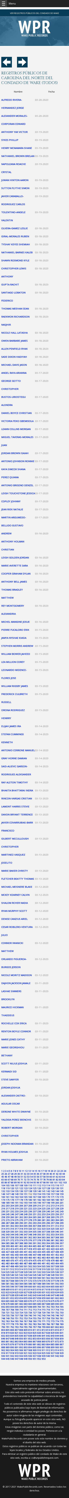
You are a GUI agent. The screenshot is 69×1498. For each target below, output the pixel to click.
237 (35, 1211)
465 (53, 1257)
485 (17, 1263)
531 (35, 1272)
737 (17, 1315)
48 (12, 1176)
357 (8, 1237)
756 (39, 1318)
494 (57, 1263)
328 (3, 1231)
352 (48, 1234)
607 (62, 1286)
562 (48, 1277)
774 (57, 1321)
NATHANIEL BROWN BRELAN (17, 156)
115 (53, 1185)
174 (3, 1199)
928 (57, 1353)
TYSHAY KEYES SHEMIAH (15, 244)
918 (12, 1353)
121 (17, 1188)
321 (35, 1228)
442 (12, 1254)
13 (29, 1170)
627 (26, 1292)
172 (57, 1196)
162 (12, 1196)
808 (21, 1329)
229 (62, 1208)
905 (17, 1350)
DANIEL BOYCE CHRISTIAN (16, 413)
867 (35, 1341)
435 (44, 1251)
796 (30, 1327)
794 (21, 1327)
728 (39, 1312)
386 (12, 1243)
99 (47, 1182)
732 (57, 1312)
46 (5, 1176)
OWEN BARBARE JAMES (14, 340)
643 (35, 1295)
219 (17, 1208)
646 (48, 1295)
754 (30, 1318)
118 (3, 1188)
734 (3, 1315)
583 (17, 1283)
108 (21, 1185)
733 (62, 1312)
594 (3, 1286)
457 (17, 1257)
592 (57, 1283)
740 (30, 1315)
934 (21, 1355)
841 (44, 1335)
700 (39, 1306)
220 (21, 1208)
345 (17, 1234)
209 (35, 1205)
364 (39, 1237)
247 (17, 1214)
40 (50, 1173)
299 (62, 1222)
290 (21, 1222)
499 (17, 1266)
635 (62, 1292)
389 (26, 1243)
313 (62, 1225)
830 (57, 1332)
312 (57, 1225)
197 (44, 1202)
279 (35, 1220)
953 (44, 1358)
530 (30, 1272)
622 (3, 1292)
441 (8, 1254)
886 (57, 1344)
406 (39, 1246)
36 (38, 1173)
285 (62, 1220)
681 (17, 1303)
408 (48, 1246)
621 (62, 1289)
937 (35, 1355)
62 (57, 1176)
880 (30, 1344)
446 (30, 1254)
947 (17, 1358)
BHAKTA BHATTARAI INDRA (17, 790)
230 (3, 1211)
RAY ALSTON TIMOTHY (14, 782)
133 (8, 1191)
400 (12, 1246)
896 (39, 1347)
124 (30, 1188)
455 (8, 1257)
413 (8, 1249)
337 (44, 1231)
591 (53, 1283)
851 (26, 1338)
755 (35, 1318)
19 (48, 1170)
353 (53, 1234)
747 (62, 1315)
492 (48, 1263)
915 (62, 1350)
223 (35, 1208)
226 (48, 1208)
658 (39, 1298)
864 (21, 1341)
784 (39, 1324)
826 (39, 1332)
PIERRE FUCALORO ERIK (15, 629)
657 (35, 1298)
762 (3, 1321)
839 (35, 1335)
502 (30, 1266)
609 (8, 1289)
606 (57, 1286)
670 (30, 1301)
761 (62, 1318)
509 (62, 1266)
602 (39, 1286)
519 (44, 1269)
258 (3, 1217)
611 (17, 1289)
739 (26, 1315)
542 (21, 1275)
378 (39, 1240)
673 (44, 1301)
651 (8, 1298)
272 (3, 1220)
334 (30, 1231)
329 (8, 1231)
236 (30, 1211)
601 (35, 1286)
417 (26, 1249)
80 (50, 1179)
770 (39, 1321)
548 (48, 1275)
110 (30, 1185)
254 (48, 1214)
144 (57, 1191)
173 (62, 1196)
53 (28, 1176)
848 (12, 1338)
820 (12, 1332)
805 (8, 1329)
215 (62, 1205)
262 (21, 1217)
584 (21, 1283)
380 (48, 1240)
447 (35, 1254)
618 (48, 1289)
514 (21, 1269)
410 (57, 1246)
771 (44, 1321)
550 (57, 1275)
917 (8, 1353)
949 (26, 1358)
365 (44, 1237)
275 (17, 1220)
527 (17, 1272)
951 (35, 1358)
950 (30, 1358)
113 (44, 1185)
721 (8, 1312)
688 (48, 1303)
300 (3, 1225)
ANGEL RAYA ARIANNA (13, 372)
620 (57, 1289)
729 (44, 1312)
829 (53, 1332)
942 (57, 1355)
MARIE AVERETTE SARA (14, 565)
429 (17, 1251)
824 (30, 1332)
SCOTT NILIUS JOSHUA (14, 1063)
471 (17, 1260)
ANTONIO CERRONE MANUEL (18, 750)
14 (32, 1170)
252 (39, 1214)
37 (41, 1173)
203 (8, 1205)
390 (30, 1243)
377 (35, 1240)
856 (48, 1338)
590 (48, 1283)
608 (3, 1289)
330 (12, 1231)
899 (53, 1347)
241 (53, 1211)
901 (62, 1347)
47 (9, 1176)
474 (30, 1260)
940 (48, 1355)
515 (26, 1269)
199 (53, 1202)
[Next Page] (22, 66)
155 (44, 1194)
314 (3, 1228)
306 (30, 1225)
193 (26, 1202)
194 (30, 1202)
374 (21, 1240)
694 (12, 1306)
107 (17, 1185)
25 (2, 1173)
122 (21, 1188)
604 (48, 1286)
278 (30, 1220)
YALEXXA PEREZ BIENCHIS (16, 1119)
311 (53, 1225)
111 (35, 1185)
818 (3, 1332)
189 (8, 1202)
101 (56, 1182)
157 (53, 1194)
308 (39, 1225)
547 (44, 1275)
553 (8, 1277)
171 (53, 1196)
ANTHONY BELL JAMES (14, 581)
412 (3, 1249)
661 (53, 1298)
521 (53, 1269)
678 (3, 1303)
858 (57, 1338)
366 (48, 1237)
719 (62, 1309)
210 (39, 1205)
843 (53, 1335)
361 (26, 1237)
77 (41, 1179)
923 (35, 1353)
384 (3, 1243)
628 (30, 1292)
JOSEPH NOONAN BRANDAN (17, 1143)
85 (2, 1182)
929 (62, 1353)
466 (57, 1257)
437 (53, 1251)
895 (35, 1347)
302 (12, 1225)
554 (12, 1277)
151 (26, 1194)
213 (53, 1205)
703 (53, 1306)
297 (53, 1222)
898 (48, 1347)
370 (3, 1240)
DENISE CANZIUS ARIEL (14, 918)
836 (21, 1335)
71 (22, 1179)
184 (48, 1199)
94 (31, 1182)
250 (30, 1214)
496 (3, 1266)
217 (8, 1208)
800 (48, 1327)
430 (21, 1251)
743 (44, 1315)
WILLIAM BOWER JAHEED (15, 653)
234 (21, 1211)
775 (62, 1321)
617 (44, 1289)
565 (62, 1277)
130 (57, 1188)
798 (39, 1327)
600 (30, 1286)
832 (3, 1335)
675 (53, 1301)
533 (44, 1272)
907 (26, 1350)
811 (35, 1329)
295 (44, 1222)
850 (21, 1338)
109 (26, 1185)
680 (12, 1303)
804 (3, 1329)
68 (12, 1179)
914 (57, 1350)
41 (54, 1173)
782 (30, 1324)
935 (26, 1355)
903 (8, 1350)
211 (44, 1205)
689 (53, 1303)
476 (39, 1260)
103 (65, 1182)
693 (8, 1306)
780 (21, 1324)
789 (62, 1324)
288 (12, 1222)
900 (57, 1347)
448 (39, 1254)
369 (62, 1237)
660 (48, 1298)
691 (62, 1303)
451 (53, 1254)
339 (53, 1231)
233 (17, 1211)
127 (44, 1188)
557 (26, 1277)
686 (39, 1303)
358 (12, 1237)
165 (26, 1196)
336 (39, 1231)
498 (12, 1266)
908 (30, 1350)
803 (62, 1327)
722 (12, 1312)
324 (48, 1228)
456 (12, 1257)
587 (35, 1283)
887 (62, 1344)
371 (8, 1240)
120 (12, 1188)
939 (44, 1355)
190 (12, 1202)
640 (21, 1295)
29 (15, 1173)
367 (53, 1237)
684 (30, 1303)
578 (57, 1280)
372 (12, 1240)
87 (9, 1182)
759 (53, 1318)
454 (3, 1257)
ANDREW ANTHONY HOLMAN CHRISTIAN (12, 541)
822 (21, 1332)
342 (3, 1234)
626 (21, 1292)
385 (8, 1243)
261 (17, 1217)
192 (21, 1202)
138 (30, 1191)
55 (34, 1176)
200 (57, 1202)
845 (62, 1335)
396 (57, 1243)
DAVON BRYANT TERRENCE (17, 814)
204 (12, 1205)
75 (34, 1179)
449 (44, 1254)
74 (31, 1179)
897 (44, 1347)
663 (62, 1298)
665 (8, 1301)
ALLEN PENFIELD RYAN (14, 348)
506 (48, 1266)
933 (17, 1355)
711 (26, 1309)
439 (62, 1251)
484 (12, 1263)
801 (53, 1327)
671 (35, 1301)
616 (39, 1289)
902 (3, 1350)
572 (30, 1280)
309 (44, 1225)
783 (35, 1324)
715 (44, 1309)
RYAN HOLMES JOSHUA (14, 1151)
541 (17, 1275)
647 (53, 1295)
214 (57, 1205)
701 (44, 1306)
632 (48, 1292)
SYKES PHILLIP (9, 139)
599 (26, 1286)
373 (17, 1240)
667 (17, 1301)
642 (30, 1295)
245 (8, 1214)
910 (39, 1350)
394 (48, 1243)
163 (17, 1196)
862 (12, 1341)
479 (53, 1260)
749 (8, 1318)
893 (26, 1347)
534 (48, 1272)
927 (53, 1353)
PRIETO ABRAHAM (11, 1159)
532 (39, 1272)
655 (26, 1298)
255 (53, 1214)
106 (12, 1185)
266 (39, 1217)
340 (57, 1231)
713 (35, 1309)
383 (62, 1240)
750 (12, 1318)
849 (17, 1338)
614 (30, 1289)
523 (62, 1269)
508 (57, 1266)
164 (21, 1196)
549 (53, 1275)
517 (35, 1269)
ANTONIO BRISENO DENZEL (17, 485)
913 (53, 1350)
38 (44, 1173)
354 (57, 1234)
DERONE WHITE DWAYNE (16, 1111)
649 (62, 1295)
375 (26, 1240)
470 (12, 1260)
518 (39, 1269)
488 (30, 1263)
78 (44, 1179)
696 (21, 1306)
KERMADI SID (9, 1071)
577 (53, 1280)
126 (39, 1188)
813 (44, 1329)
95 (34, 1182)
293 (35, 1222)
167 (35, 1196)
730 (48, 1312)
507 (53, 1266)
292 (30, 1222)
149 (17, 1194)
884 (48, 1344)
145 (62, 1191)
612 (21, 1289)
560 (39, 1277)
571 (26, 1280)
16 (39, 1170)
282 (48, 1220)
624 (12, 1292)
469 (8, 1260)
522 (57, 1269)
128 (48, 1188)
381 (53, 1240)
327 (62, 1228)
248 (21, 1214)
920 (21, 1353)
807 (17, 1329)
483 (8, 1263)
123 (26, 1188)
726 (30, 1312)
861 (8, 1341)
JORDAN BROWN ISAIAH (15, 453)
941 (53, 1355)
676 (57, 1301)
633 (53, 1292)
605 (53, 1286)
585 (26, 1283)
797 (35, 1327)
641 (26, 1295)
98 (44, 1182)
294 (39, 1222)
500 (21, 1266)
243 (62, 1211)
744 (48, 1315)
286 (3, 1222)
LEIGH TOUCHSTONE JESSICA (18, 493)
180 (30, 1199)
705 (62, 1306)
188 (3, 1202)
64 (63, 1176)
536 (57, 1272)
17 (42, 1170)
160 (3, 1196)
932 (12, 1355)
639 (17, 1295)
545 (35, 1275)
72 (25, 1179)
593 (62, 1283)
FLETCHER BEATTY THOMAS (17, 878)
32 (25, 1173)
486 (21, 1263)
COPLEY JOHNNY (11, 501)
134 (12, 1191)
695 (17, 1306)
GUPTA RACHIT (10, 284)
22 (58, 1170)
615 (35, 1289)
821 (17, 1332)
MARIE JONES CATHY (13, 1039)
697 (26, 1306)
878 (21, 1344)
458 (21, 1257)
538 (3, 1275)
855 (44, 1338)
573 (35, 1280)
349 (35, 1234)
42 (57, 1173)
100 (51, 1182)
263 (26, 1217)
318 (21, 1228)
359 (17, 1237)
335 (35, 1231)
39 (47, 1173)
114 (48, 1185)
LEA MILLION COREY (13, 661)
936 (30, 1355)
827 (44, 1332)
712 (30, 1309)
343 (8, 1234)
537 (62, 1272)
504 (39, 1266)
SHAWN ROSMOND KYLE (15, 260)
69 (15, 1179)
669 (26, 1301)
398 (3, 1246)
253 (44, 1214)
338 (48, 1231)
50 (18, 1176)
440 (3, 1254)
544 (30, 1275)
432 (30, 1251)
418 (30, 1249)
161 (8, 1196)
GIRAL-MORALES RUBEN (15, 236)
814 (48, 1329)
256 (57, 1214)
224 (39, 1208)
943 (62, 1355)
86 (5, 1182)
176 (12, 1199)
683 (26, 1303)
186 (57, 1199)
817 (62, 1329)
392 (39, 1243)
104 (3, 1185)
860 (3, 1341)
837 (26, 1335)
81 (54, 1179)
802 (57, 1327)
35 (34, 1173)
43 (60, 1173)
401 (17, 1246)
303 (17, 1225)
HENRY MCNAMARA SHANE (16, 148)
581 (8, 1283)
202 (3, 1205)
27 (9, 1173)
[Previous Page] (6, 66)
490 (39, 1263)
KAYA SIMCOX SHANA (13, 469)
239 (44, 1211)
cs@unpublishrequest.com (44, 1457)
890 (12, 1347)
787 (53, 1324)
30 (18, 1173)
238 (39, 1211)
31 (22, 1173)
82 (57, 1179)
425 (62, 1249)
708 (12, 1309)
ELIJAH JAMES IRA (11, 726)
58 (44, 1176)
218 (12, 1208)
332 (21, 1231)
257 (62, 1214)
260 (12, 1217)
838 (30, 1335)
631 (44, 1292)
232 (12, 1211)
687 (44, 1303)
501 (26, 1266)
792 (12, 1327)
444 (21, 1254)
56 (38, 1176)
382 (57, 1240)
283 (53, 1220)
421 (44, 1249)
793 (17, 1327)
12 (26, 1170)
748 (3, 1318)
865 (26, 1341)
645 (44, 1295)
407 (44, 1246)
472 (21, 1260)
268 (48, 1217)
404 (30, 1246)
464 (48, 1257)
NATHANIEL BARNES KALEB (17, 252)
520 (48, 1269)
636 (3, 1295)
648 (57, 1295)
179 (26, 1199)
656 (30, 1298)
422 (48, 1249)
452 (57, 1254)
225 (44, 1208)
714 (39, 1309)
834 (12, 1335)
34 (31, 1173)
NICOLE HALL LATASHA (14, 332)
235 (26, 1211)
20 (52, 1170)
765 (17, 1321)
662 (57, 1298)
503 (35, 1266)
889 (8, 1347)
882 (39, 1344)
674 (48, 1301)
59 (47, 1176)
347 (26, 1234)
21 (55, 1170)
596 (12, 1286)
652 (12, 1298)
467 (62, 1257)
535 (53, 1272)
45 (2, 1176)
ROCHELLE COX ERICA (13, 1023)
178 (21, 1199)
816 (57, 1329)
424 (57, 1249)
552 (3, 1277)
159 (62, 1194)
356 (3, 1237)
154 (39, 1194)
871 (53, 1341)
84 (63, 1179)
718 (57, 1309)
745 (53, 1315)
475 (35, 1260)
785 (44, 1324)
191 (17, 1202)
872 (57, 1341)
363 (35, 1237)
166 (30, 1196)
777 (8, 1324)
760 (57, 1318)
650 (3, 1298)
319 (26, 1228)
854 (39, 1338)
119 (8, 1188)
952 (39, 1358)
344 (12, 1234)
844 (57, 1335)
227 (53, 1208)
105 (8, 1185)
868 (39, 1341)
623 (8, 1292)
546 (39, 1275)
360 (21, 1237)
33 (28, 1173)
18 (45, 1170)
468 (3, 1260)
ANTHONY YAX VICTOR (14, 131)
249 (26, 1214)
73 (28, 1179)
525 (8, 1272)
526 (12, 1272)
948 (21, 1358)
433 (35, 1251)
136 (21, 1191)
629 (35, 1292)
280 (39, 1220)
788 (57, 1324)
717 (53, 1309)
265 (35, 1217)
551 (62, 1275)
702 (48, 1306)
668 (21, 1301)
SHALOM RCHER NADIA (14, 902)
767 (26, 1321)
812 (39, 1329)
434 (39, 1251)
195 (35, 1202)
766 (21, 1321)
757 (44, 1318)
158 (57, 1194)
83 (60, 1179)
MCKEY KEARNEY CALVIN (15, 894)
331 (17, 1231)
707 (8, 1309)
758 (48, 1318)
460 (30, 1257)
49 (15, 1176)
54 (31, 1176)
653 (17, 1298)
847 (8, 1338)
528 (21, 1272)
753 (26, 1318)
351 (44, 1234)
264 (30, 1217)
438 (57, 1251)
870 (48, 1341)
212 (48, 1205)
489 (35, 1263)
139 (35, 1191)
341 (62, 1231)
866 (30, 1341)
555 (17, 1277)
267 (44, 1217)
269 (53, 1217)
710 (21, 1309)
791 (8, 1327)
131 (62, 1188)
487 (26, 1263)
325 (53, 1228)
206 (21, 1205)
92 (25, 1182)
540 (12, 1275)
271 (62, 1217)
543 (26, 1275)
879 (26, 1344)
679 (8, 1303)
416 (21, 1249)
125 (35, 1188)
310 (48, 1225)
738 (21, 1315)
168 (39, 1196)
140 (39, 1191)
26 (5, 1173)
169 (44, 1196)
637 (8, 1295)
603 (44, 1286)
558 (30, 1277)
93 (28, 1182)
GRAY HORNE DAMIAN (14, 758)
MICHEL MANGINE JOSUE (15, 621)
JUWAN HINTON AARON (14, 180)
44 (63, 1173)
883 (44, 1344)
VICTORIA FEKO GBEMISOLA (17, 421)
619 (53, 1289)
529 (26, 1272)
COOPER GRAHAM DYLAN (15, 573)
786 (48, 1324)
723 (17, 1312)
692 (3, 1306)
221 (26, 1208)
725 (26, 1312)
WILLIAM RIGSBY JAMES (14, 686)
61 (54, 1176)
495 (62, 1263)
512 (12, 1269)
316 (12, 1228)
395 (53, 1243)
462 (39, 1257)
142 (48, 1191)
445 (26, 1254)
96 (38, 1182)
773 (53, 1321)
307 (35, 1225)
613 (26, 1289)
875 (8, 1344)
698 (30, 1306)
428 (12, 1251)
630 (39, 1292)
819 (8, 1332)
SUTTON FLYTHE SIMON (15, 188)
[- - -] (3, 3)
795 (26, 1327)
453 (62, 1254)
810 (30, 1329)
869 (44, 1341)
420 (39, 1249)
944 (3, 1358)
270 (57, 1217)
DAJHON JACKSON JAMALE (15, 983)
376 (30, 1240)
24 (65, 1170)
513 (17, 1269)
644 (39, 1295)
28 (12, 1173)
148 (12, 1194)
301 (8, 1225)
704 (57, 1306)
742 (39, 1315)
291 (26, 1222)
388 (21, 1243)
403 (26, 1246)
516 (30, 1269)
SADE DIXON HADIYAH (14, 356)
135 (17, 1191)
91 (22, 1182)
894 (30, 1347)
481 (62, 1260)
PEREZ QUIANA (10, 477)
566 (3, 1280)
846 (3, 1338)
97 (41, 1182)
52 (25, 1176)
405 (35, 1246)
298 (57, 1222)
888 (3, 1347)
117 (62, 1185)
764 (12, 1321)
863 (17, 1341)
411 (62, 1246)
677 (62, 1301)
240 (48, 1211)
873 (62, 1341)
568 (12, 1280)
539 (8, 1275)
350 (39, 1234)
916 (3, 1353)
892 (21, 1347)
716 (48, 1309)
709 (17, 1309)
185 (53, 1199)
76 (38, 1179)
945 (8, 1358)
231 (8, 1211)
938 (39, 1355)
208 (30, 1205)
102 (60, 1182)
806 (12, 1329)
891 (17, 1347)
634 (57, 1292)
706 (3, 1309)
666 (12, 1301)
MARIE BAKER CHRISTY (14, 870)
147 (8, 1194)
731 (53, 1312)
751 (17, 1318)
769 (35, 1321)
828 (48, 1332)
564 (57, 1277)
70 (18, 1179)
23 (61, 1170)
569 (17, 1280)
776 (3, 1324)
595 (8, 1286)
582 (12, 1283)
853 (35, 1338)
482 (3, 1263)
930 (3, 1355)
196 (39, 1202)
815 (53, 1329)
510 (3, 1269)
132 (3, 1191)
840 (39, 1335)
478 (48, 1260)
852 (30, 1338)
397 (62, 1243)
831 (62, 1332)
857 (53, 1338)
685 (35, 1303)
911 (44, 1350)
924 (39, 1353)
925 (44, 1353)
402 (21, 1246)
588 (39, 1283)
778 (12, 1324)
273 (8, 1220)
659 (44, 1298)
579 (62, 1280)
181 (35, 1199)
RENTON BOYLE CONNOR (16, 1031)
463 (44, 1257)
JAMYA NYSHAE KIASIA (13, 637)
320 (30, 1228)
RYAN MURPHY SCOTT (14, 910)
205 (17, 1205)
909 (35, 1350)
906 (21, 1350)
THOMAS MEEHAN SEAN (15, 308)
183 (44, 1199)
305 (26, 1225)
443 (17, 1254)
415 (17, 1249)
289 (17, 1222)
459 (26, 1257)
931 (8, 1355)
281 (44, 1220)
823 (26, 1332)
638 (12, 1295)
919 (17, 1353)
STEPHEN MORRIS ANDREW (17, 645)
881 (35, 1344)
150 (21, 1194)
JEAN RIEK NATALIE (12, 509)
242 (57, 1211)
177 (17, 1199)
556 (21, 1277)
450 (48, 1254)
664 (3, 1301)
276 (21, 1220)
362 (30, 1237)
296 (48, 1222)
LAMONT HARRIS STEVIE (15, 806)
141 (44, 1191)
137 (26, 1191)
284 (57, 1220)
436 (48, 1251)
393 (44, 1243)
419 (35, 1249)
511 (8, 1269)
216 (3, 1208)
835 (17, 1335)
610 (12, 1289)
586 (30, 1283)
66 (5, 1179)
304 (21, 1225)
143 (53, 1191)
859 (62, 1338)
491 (44, 1263)
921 (26, 1353)
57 (41, 1176)
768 (30, 1321)
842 (48, 1335)
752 (21, 1318)
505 (44, 1266)
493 (53, 1263)
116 (57, 1185)
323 (44, 1228)
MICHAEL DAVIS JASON (14, 364)
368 (57, 1237)
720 (3, 1312)
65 (2, 1179)
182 (39, 1199)
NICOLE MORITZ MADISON (16, 975)
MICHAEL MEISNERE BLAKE (16, 886)
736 (12, 1315)
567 (8, 1280)
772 (48, 1321)
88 (12, 1182)
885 (53, 1344)
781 (26, 1324)
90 (18, 1182)
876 (12, 1344)
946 (12, 1358)
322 (39, 1228)
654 (21, 1298)
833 (8, 1335)
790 (3, 1327)
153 (35, 1194)
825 (35, 1332)
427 (8, 1251)
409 (53, 1246)
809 (26, 1329)
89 (15, 1182)
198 (48, 1202)
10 (20, 1170)
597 (17, 1286)
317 (17, 1228)
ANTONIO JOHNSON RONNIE (17, 461)
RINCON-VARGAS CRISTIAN (16, 798)
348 (30, 1234)
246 (12, 1214)
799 (44, 1327)
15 (36, 1170)
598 (21, 1286)
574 (39, 1280)
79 (47, 1179)
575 (44, 1280)
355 (62, 1234)
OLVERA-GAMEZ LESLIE (14, 228)
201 (62, 1202)
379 (44, 1240)
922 (30, 1353)
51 (22, 1176)
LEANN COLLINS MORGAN (16, 429)
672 (39, 1301)
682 (21, 1303)
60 (50, 1176)
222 (30, 1208)
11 (23, 1170)
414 (12, 1249)
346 (21, 1234)
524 (3, 1272)
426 (3, 1251)
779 (17, 1324)
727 (35, 1312)
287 (8, 1222)
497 (8, 1266)
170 (48, 1196)
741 (35, 1315)
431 (26, 1251)
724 (21, 1312)
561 (44, 1277)
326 (57, 1228)
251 (35, 1214)
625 (17, 1292)
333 (26, 1231)
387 (17, 1243)
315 (8, 1228)
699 (35, 1306)
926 (48, 1353)
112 (39, 1185)
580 (3, 1283)
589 (44, 1283)
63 (60, 1176)
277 (26, 1220)
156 (48, 1194)
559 (35, 1277)
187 (62, 1199)
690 (57, 1303)
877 (17, 1344)
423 (53, 1249)
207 (26, 1205)
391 (35, 1243)
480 (57, 1260)
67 (9, 1179)
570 (21, 1280)
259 (8, 1217)
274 (12, 1220)
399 (8, 1246)
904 (12, 1350)
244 (3, 1214)
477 (44, 1260)
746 (57, 1315)
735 (8, 1315)
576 (48, 1280)
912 (48, 1350)
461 (35, 1257)
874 (3, 1344)
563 (53, 1277)
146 (3, 1194)
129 (53, 1188)
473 (26, 1260)
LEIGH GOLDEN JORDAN (15, 557)
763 (8, 1321)
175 (8, 1199)
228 (57, 1208)
